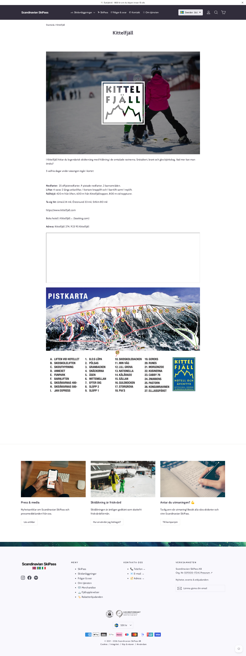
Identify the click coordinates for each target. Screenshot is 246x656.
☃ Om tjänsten (151, 12)
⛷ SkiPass (103, 12)
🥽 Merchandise (87, 587)
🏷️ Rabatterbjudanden (90, 596)
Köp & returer (128, 644)
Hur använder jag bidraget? (107, 521)
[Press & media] (53, 479)
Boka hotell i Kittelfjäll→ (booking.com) (67, 218)
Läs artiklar (29, 521)
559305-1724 (191, 572)
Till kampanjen (170, 521)
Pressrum (205, 572)
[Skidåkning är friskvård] (123, 479)
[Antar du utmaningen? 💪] (192, 479)
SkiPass (82, 569)
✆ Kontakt (134, 12)
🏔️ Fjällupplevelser (88, 592)
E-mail (137, 573)
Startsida (50, 24)
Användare (142, 644)
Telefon (138, 569)
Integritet (114, 644)
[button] (190, 12)
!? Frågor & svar (118, 12)
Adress (138, 578)
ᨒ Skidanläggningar (82, 12)
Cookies (103, 644)
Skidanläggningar (87, 573)
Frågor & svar (85, 578)
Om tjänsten (85, 583)
